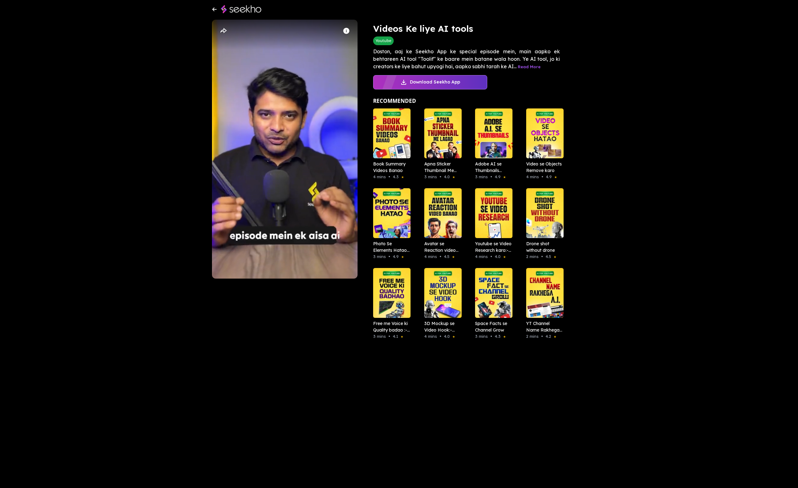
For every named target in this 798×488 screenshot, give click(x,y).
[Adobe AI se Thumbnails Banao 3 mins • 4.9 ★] (492, 133)
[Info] (346, 31)
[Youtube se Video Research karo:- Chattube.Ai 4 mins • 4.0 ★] (492, 213)
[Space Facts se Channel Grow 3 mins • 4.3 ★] (492, 293)
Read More (529, 66)
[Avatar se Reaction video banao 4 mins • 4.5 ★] (441, 213)
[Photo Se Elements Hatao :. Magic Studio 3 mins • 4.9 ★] (390, 213)
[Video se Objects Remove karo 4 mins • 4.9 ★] (543, 133)
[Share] (223, 31)
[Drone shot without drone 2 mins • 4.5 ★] (543, 213)
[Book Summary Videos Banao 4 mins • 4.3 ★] (390, 133)
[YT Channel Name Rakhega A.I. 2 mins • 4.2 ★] (543, 293)
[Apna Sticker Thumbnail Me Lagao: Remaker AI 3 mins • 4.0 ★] (441, 133)
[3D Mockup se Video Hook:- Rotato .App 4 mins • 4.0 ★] (441, 293)
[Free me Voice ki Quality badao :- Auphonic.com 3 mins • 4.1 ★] (390, 293)
